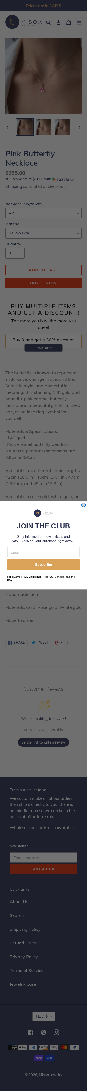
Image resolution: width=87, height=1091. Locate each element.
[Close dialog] (84, 505)
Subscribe (43, 564)
